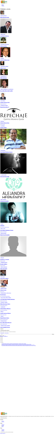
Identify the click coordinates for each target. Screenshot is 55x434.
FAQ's (2, 426)
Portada (3, 4)
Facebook (3, 429)
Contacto (3, 425)
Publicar (1, 433)
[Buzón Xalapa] (4, 3)
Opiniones (3, 421)
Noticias (3, 5)
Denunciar (3, 424)
